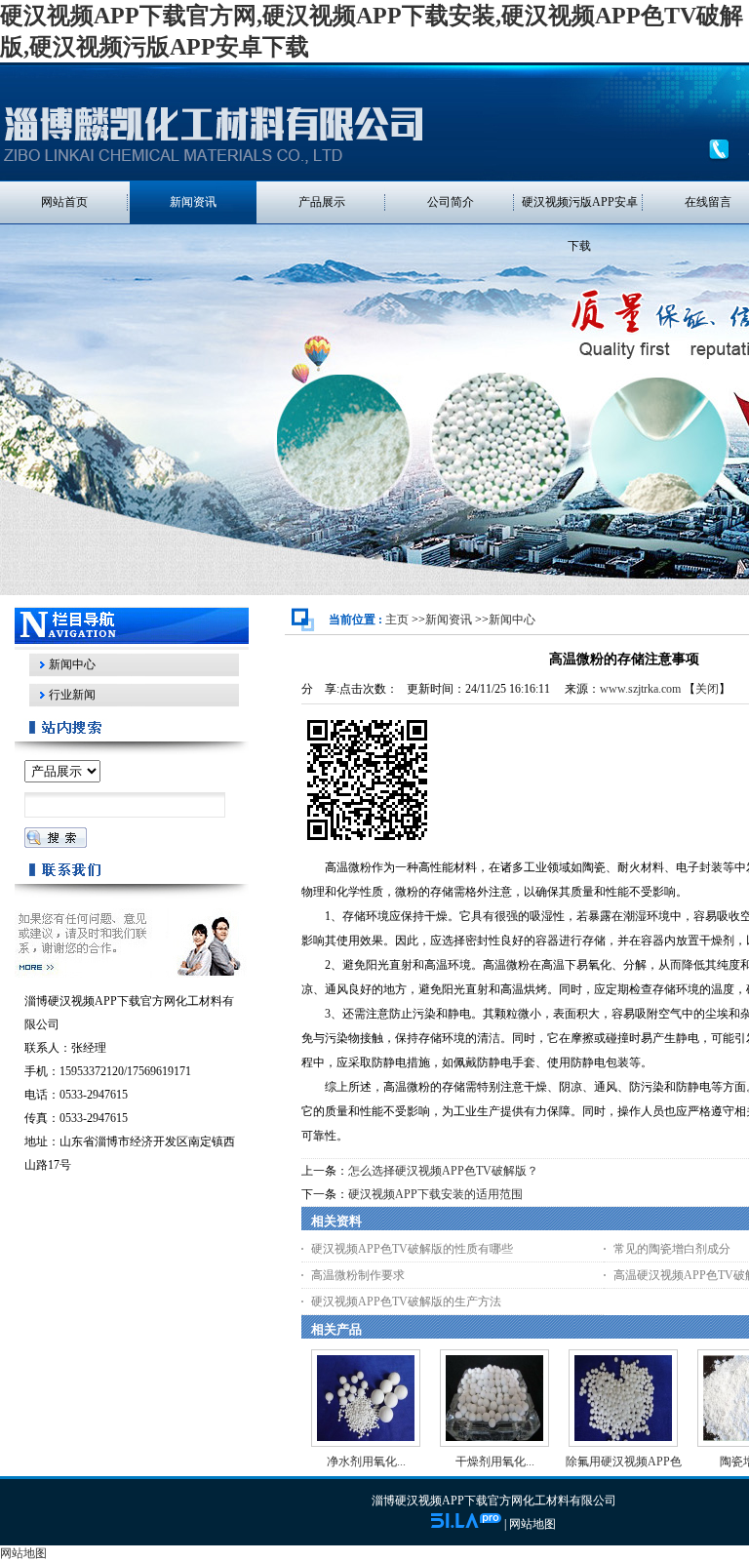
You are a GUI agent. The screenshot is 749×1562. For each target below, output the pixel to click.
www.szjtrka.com (640, 689)
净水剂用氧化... (366, 1461)
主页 (397, 619)
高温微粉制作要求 (358, 1275)
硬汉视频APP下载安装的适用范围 (435, 1194)
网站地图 (532, 1524)
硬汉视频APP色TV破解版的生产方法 (406, 1301)
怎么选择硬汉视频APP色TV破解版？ (443, 1171)
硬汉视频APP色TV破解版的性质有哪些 (412, 1249)
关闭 (707, 689)
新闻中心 (512, 619)
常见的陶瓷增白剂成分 (671, 1249)
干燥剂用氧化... (494, 1461)
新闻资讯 (448, 619)
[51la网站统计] (466, 1524)
